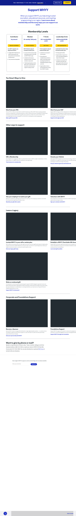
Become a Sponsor (12, 329)
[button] (5, 513)
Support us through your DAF (57, 118)
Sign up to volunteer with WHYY (58, 202)
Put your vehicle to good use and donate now (61, 163)
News (14, 2)
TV (25, 2)
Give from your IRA (12, 110)
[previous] (6, 53)
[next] (70, 53)
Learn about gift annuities (56, 249)
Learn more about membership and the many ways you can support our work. (38, 22)
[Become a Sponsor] (27, 315)
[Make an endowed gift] (27, 268)
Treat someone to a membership (13, 162)
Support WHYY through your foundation (60, 334)
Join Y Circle (46, 45)
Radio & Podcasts (20, 2)
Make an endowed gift (13, 282)
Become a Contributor (14, 45)
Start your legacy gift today (12, 249)
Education (34, 2)
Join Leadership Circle (61, 45)
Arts (27, 2)
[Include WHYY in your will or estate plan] (27, 228)
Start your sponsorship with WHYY (14, 335)
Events (30, 2)
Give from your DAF (57, 110)
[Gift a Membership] (27, 142)
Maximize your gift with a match (13, 202)
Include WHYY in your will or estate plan (19, 242)
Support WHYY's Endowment (12, 290)
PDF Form (41, 349)
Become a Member (30, 45)
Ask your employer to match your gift (18, 197)
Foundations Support (57, 329)
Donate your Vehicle (57, 157)
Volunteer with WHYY (58, 197)
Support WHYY (40, 2)
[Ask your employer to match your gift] (27, 182)
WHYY (7, 2)
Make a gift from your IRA (11, 118)
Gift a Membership (12, 157)
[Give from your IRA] (27, 95)
